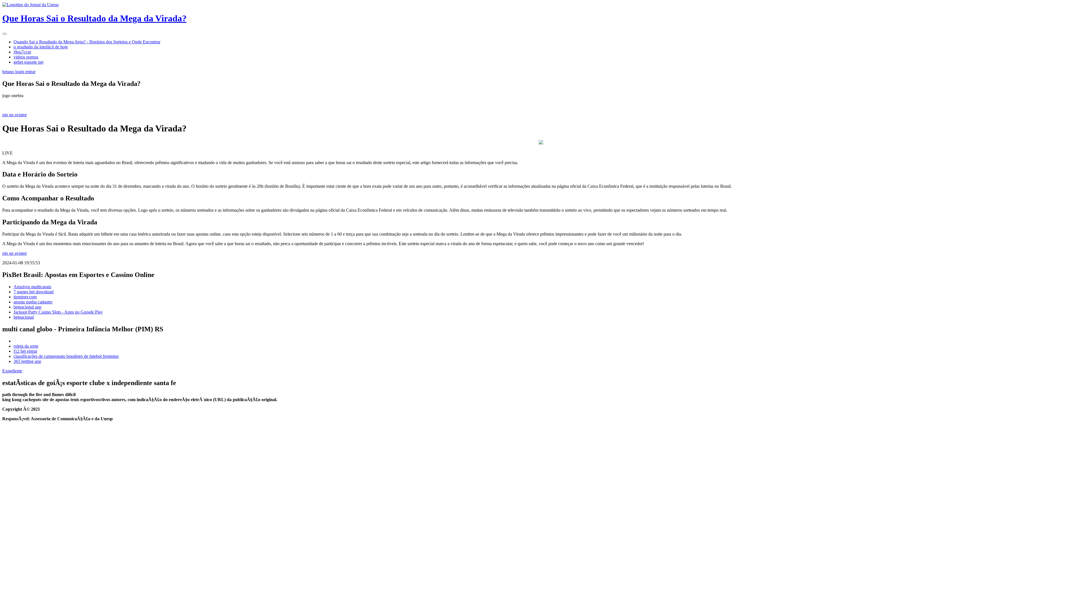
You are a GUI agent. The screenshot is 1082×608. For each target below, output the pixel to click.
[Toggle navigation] (4, 34)
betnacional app (27, 307)
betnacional (24, 317)
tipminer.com (25, 296)
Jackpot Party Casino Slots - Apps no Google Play (58, 312)
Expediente (12, 370)
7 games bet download (34, 291)
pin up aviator (14, 114)
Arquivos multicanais (32, 286)
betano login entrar (19, 71)
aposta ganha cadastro (33, 301)
